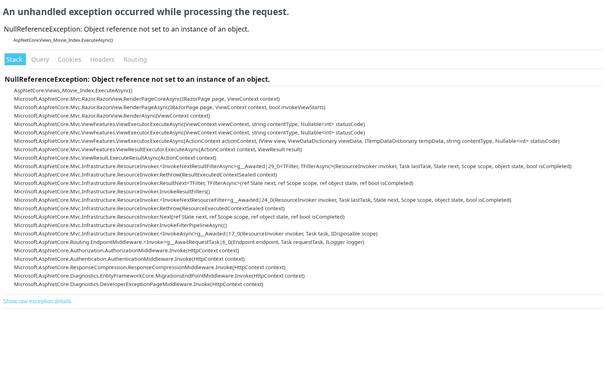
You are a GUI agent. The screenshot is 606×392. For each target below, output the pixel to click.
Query (41, 59)
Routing (135, 59)
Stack (15, 59)
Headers (103, 59)
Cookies (70, 59)
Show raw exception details (37, 301)
